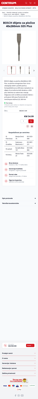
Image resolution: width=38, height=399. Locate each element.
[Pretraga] (26, 3)
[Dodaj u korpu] (31, 121)
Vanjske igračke (8, 8)
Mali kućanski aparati (23, 8)
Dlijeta (23, 14)
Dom (3, 12)
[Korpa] (30, 3)
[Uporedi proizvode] (32, 126)
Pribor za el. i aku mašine (11, 14)
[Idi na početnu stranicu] (8, 3)
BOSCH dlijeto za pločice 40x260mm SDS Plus (17, 16)
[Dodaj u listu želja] (27, 126)
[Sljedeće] (34, 70)
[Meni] (35, 3)
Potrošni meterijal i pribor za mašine (17, 12)
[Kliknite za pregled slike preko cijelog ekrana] (19, 47)
